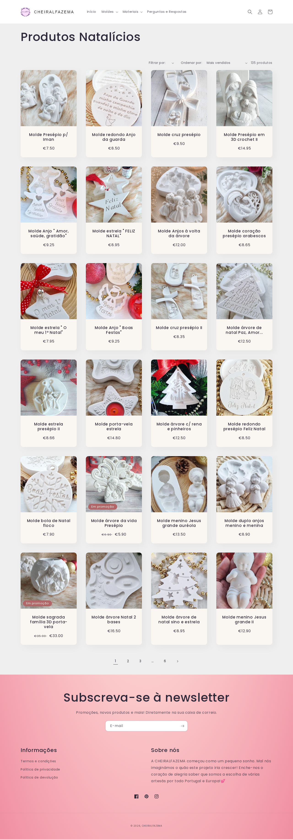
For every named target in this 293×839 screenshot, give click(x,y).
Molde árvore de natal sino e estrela (179, 619)
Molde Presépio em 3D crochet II (244, 137)
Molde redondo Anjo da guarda (114, 137)
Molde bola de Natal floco (49, 523)
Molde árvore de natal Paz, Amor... (244, 330)
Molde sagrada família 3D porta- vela (48, 622)
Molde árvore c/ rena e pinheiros (179, 426)
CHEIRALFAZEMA (152, 826)
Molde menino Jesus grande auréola (179, 523)
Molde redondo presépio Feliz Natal (244, 426)
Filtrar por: (157, 62)
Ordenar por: (191, 62)
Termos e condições (38, 761)
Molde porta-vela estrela (114, 426)
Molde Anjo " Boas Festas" (114, 330)
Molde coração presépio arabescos (244, 233)
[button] (109, 11)
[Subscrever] (182, 726)
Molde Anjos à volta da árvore (179, 233)
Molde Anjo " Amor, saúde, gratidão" (48, 233)
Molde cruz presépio (179, 134)
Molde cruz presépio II (179, 327)
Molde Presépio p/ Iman (48, 137)
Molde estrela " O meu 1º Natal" (48, 330)
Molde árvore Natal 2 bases (114, 619)
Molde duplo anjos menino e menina (244, 523)
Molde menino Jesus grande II (244, 619)
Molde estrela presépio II (48, 426)
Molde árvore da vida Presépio (114, 523)
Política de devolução (39, 777)
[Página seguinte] (177, 661)
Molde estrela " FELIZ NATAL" (113, 233)
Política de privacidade (40, 769)
